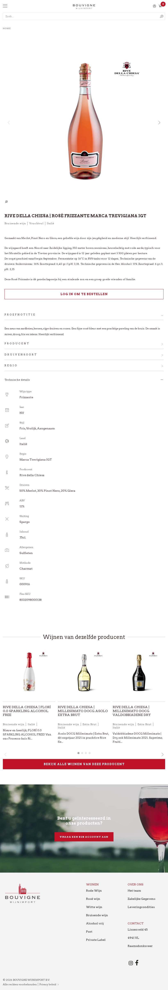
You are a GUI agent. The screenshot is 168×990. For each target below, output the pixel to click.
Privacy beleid (47, 984)
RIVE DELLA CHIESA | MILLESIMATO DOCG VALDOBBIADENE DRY (132, 711)
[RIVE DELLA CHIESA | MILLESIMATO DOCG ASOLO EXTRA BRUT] (84, 673)
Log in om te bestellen (84, 294)
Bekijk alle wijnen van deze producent (84, 764)
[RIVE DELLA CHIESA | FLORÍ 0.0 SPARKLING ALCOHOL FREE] (29, 673)
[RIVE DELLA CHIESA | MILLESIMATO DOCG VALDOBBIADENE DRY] (139, 673)
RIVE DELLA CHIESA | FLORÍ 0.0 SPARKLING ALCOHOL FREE (27, 711)
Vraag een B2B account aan (84, 836)
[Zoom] (6, 202)
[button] (159, 122)
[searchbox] (84, 16)
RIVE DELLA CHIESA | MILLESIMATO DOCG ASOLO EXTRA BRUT (83, 711)
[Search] (161, 16)
